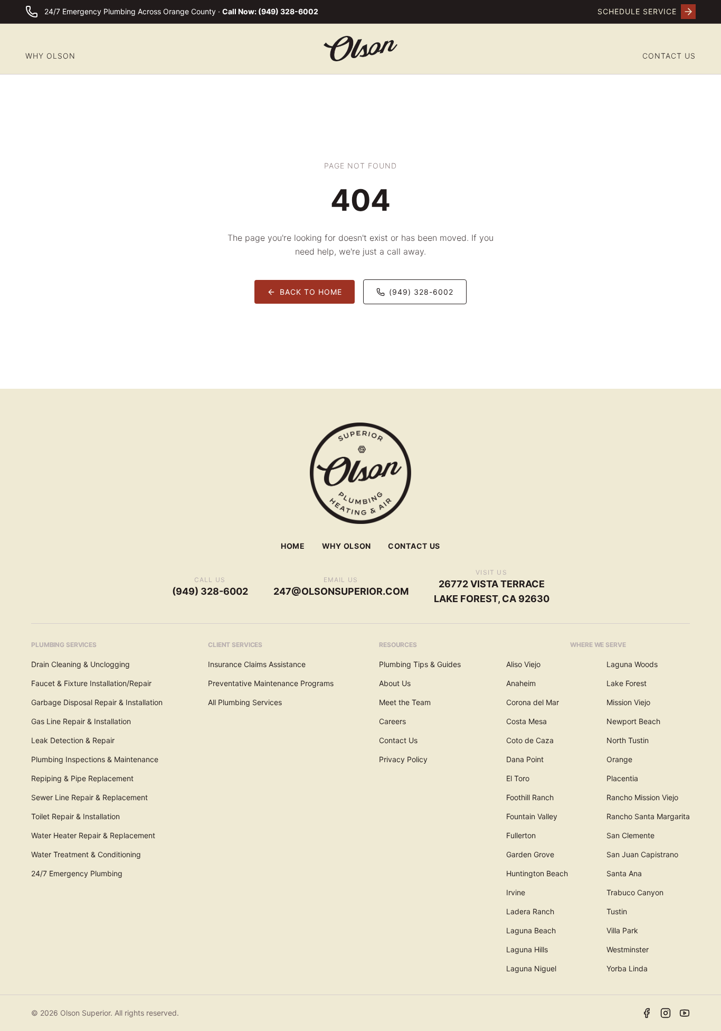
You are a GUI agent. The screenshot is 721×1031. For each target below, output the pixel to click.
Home (293, 545)
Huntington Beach (537, 873)
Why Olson (50, 55)
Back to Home (311, 291)
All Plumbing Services (245, 702)
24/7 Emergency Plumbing (76, 873)
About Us (395, 683)
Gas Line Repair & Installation (81, 721)
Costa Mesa (526, 721)
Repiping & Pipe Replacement (82, 778)
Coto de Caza (530, 740)
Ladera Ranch (530, 911)
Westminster (627, 949)
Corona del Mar (532, 702)
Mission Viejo (628, 702)
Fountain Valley (531, 816)
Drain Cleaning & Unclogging (80, 664)
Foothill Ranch (530, 797)
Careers (392, 721)
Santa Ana (624, 873)
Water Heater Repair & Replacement (93, 835)
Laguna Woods (632, 664)
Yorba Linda (627, 968)
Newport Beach (633, 721)
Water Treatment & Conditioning (86, 854)
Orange (619, 759)
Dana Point (525, 759)
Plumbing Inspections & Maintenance (94, 759)
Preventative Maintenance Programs (271, 683)
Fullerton (521, 835)
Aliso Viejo (523, 664)
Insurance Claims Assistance (257, 664)
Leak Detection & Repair (73, 740)
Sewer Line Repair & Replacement (89, 797)
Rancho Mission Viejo (642, 797)
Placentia (622, 778)
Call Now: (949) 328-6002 (270, 11)
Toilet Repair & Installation (75, 816)
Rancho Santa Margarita (648, 816)
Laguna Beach (531, 930)
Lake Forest (626, 683)
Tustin (616, 911)
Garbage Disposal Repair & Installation (97, 702)
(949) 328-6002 (421, 291)
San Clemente (630, 835)
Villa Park (622, 930)
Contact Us (669, 55)
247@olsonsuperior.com (341, 591)
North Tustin (627, 740)
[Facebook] (646, 1013)
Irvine (515, 892)
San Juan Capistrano (642, 854)
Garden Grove (530, 854)
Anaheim (521, 683)
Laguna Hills (527, 949)
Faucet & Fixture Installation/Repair (91, 683)
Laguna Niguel (531, 968)
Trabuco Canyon (634, 892)
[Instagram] (665, 1013)
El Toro (517, 778)
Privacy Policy (403, 759)
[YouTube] (684, 1013)
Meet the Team (405, 702)
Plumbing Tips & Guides (420, 664)
